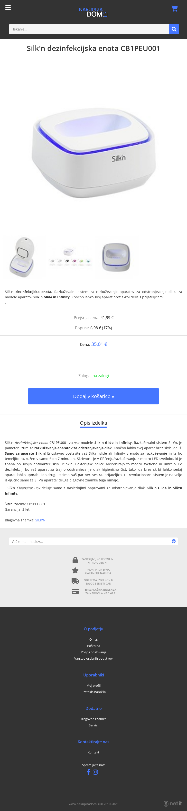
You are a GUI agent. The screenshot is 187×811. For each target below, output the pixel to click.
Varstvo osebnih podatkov (93, 658)
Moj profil (93, 685)
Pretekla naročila (94, 692)
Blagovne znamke (93, 719)
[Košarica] (173, 8)
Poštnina (93, 646)
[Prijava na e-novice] (174, 541)
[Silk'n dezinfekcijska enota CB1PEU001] (93, 148)
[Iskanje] (174, 29)
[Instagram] (96, 773)
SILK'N (40, 520)
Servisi (93, 725)
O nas (93, 639)
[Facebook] (90, 773)
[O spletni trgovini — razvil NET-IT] (173, 804)
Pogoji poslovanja (93, 652)
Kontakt (93, 752)
